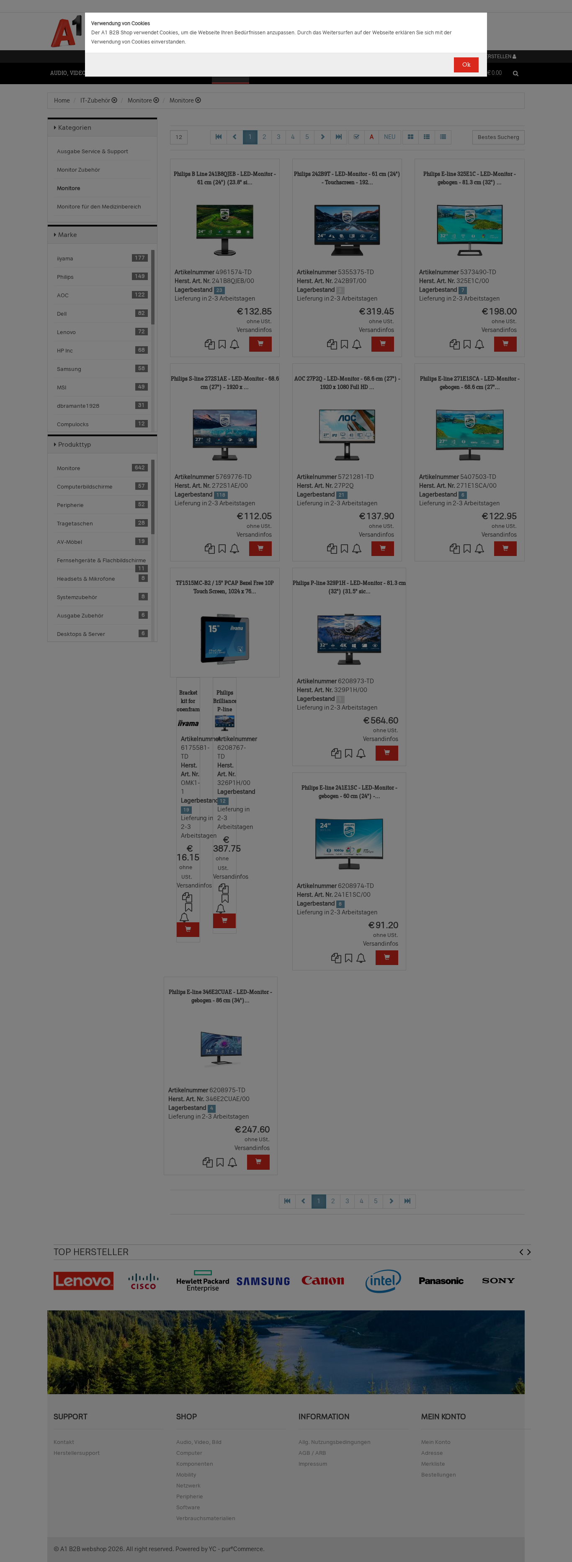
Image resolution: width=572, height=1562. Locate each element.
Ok (466, 64)
